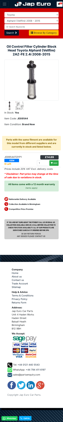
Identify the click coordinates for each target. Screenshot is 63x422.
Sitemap (16, 287)
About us (17, 276)
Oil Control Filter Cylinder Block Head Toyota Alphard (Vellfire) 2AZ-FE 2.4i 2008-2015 (31, 50)
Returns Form (19, 302)
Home (15, 273)
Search (10, 32)
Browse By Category (45, 32)
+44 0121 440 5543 (29, 364)
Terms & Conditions (22, 295)
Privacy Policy (19, 299)
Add (55, 163)
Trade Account (20, 283)
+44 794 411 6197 (36, 369)
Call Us (26, 418)
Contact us (18, 280)
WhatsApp (11, 418)
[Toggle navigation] (4, 4)
